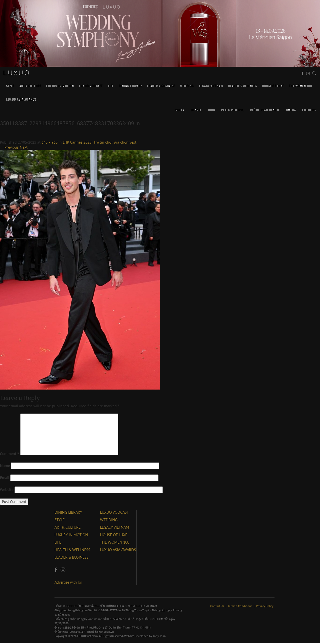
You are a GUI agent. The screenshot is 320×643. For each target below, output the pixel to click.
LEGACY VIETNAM (211, 86)
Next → (26, 147)
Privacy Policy (264, 606)
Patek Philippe (232, 110)
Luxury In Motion (60, 86)
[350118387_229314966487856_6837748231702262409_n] (80, 269)
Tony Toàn (159, 636)
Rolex (180, 110)
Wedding (187, 86)
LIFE (111, 86)
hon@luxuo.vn (104, 632)
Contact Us (217, 606)
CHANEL (196, 110)
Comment (9, 453)
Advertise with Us (68, 582)
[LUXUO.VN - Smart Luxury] (16, 73)
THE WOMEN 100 (300, 86)
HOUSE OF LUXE (273, 86)
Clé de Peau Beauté (265, 110)
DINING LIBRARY (130, 86)
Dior (211, 110)
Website (7, 489)
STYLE (10, 86)
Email (4, 477)
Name (5, 465)
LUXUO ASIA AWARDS (21, 99)
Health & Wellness (242, 86)
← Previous (9, 147)
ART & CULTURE (31, 86)
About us (309, 110)
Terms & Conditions (240, 606)
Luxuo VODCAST (91, 86)
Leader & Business (161, 86)
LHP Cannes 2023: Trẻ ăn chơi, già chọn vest (99, 142)
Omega (291, 110)
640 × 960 (50, 142)
